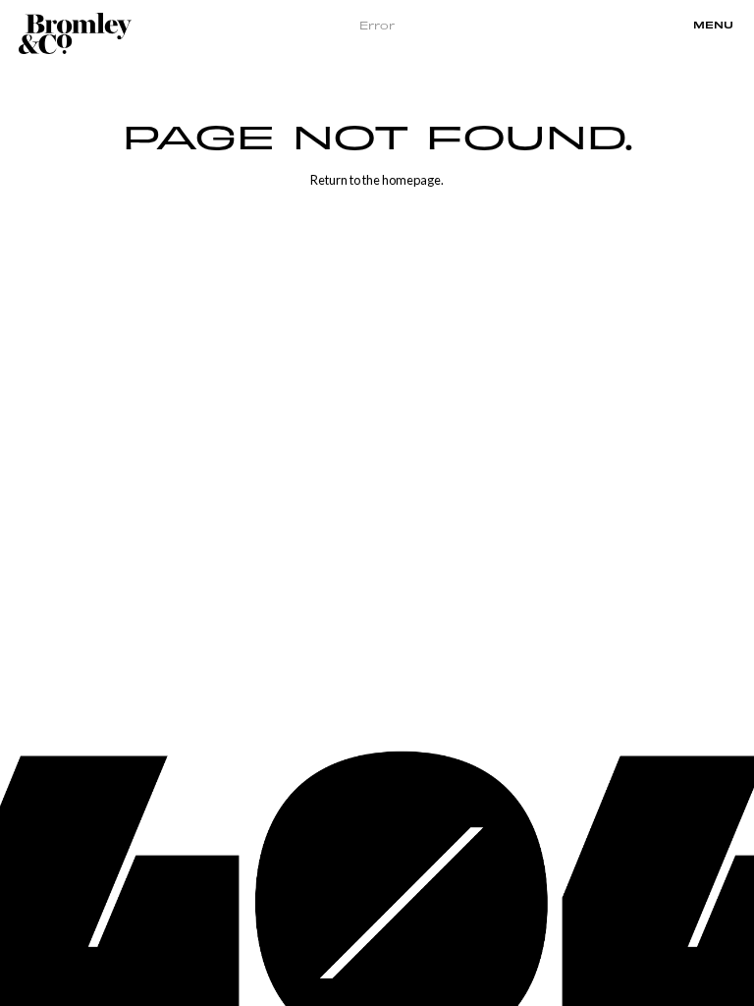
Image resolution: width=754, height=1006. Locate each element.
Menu (713, 25)
